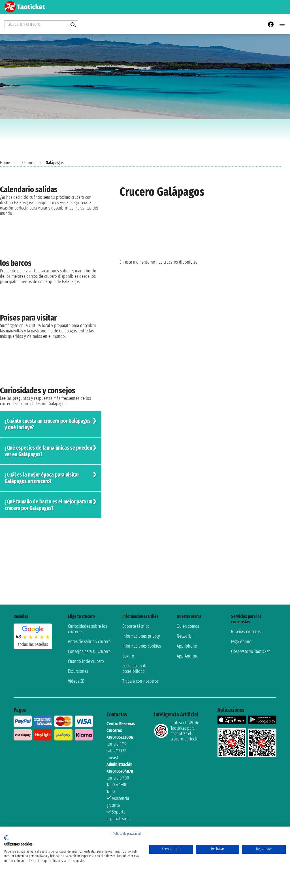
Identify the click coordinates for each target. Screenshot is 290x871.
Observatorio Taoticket (250, 651)
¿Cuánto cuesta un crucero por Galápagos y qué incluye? (48, 424)
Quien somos (188, 626)
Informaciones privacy (141, 636)
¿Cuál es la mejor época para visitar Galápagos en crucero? (42, 477)
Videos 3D (76, 681)
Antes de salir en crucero (89, 641)
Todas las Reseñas (33, 644)
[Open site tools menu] (282, 7)
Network (184, 636)
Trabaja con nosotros (140, 681)
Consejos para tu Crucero (89, 651)
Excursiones (78, 671)
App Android (188, 656)
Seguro (128, 656)
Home (5, 162)
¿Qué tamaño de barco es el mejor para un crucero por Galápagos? (48, 504)
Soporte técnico (136, 626)
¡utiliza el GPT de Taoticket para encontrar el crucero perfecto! (184, 731)
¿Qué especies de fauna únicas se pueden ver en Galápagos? (48, 451)
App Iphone (187, 646)
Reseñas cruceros (246, 631)
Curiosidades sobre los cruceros (87, 629)
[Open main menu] (282, 24)
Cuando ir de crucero (86, 661)
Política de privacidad (127, 834)
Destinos (27, 162)
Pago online (241, 641)
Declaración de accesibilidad (134, 668)
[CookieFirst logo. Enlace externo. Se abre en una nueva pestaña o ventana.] (6, 837)
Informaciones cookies (141, 646)
